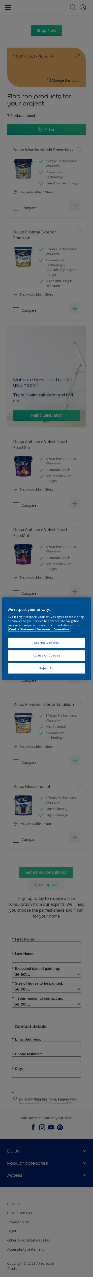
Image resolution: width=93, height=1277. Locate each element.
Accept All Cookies (46, 655)
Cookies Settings (46, 642)
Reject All (46, 668)
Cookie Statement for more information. (39, 629)
